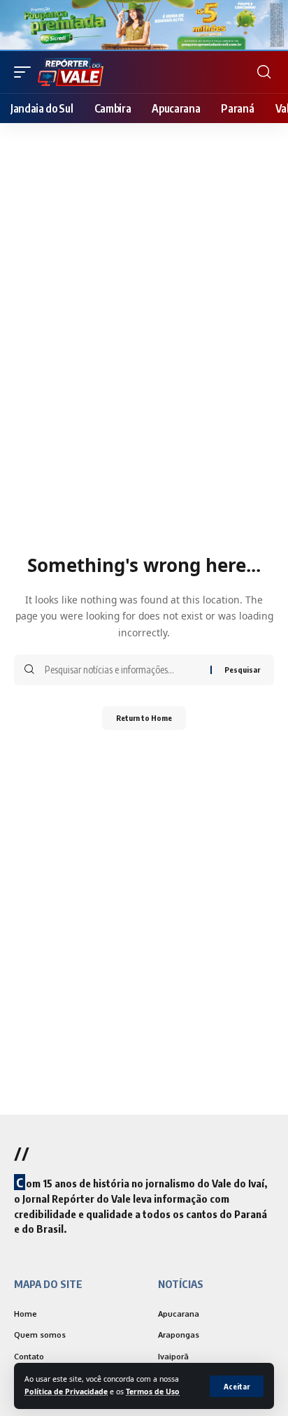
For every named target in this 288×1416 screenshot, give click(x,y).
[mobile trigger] (26, 72)
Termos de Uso (153, 1391)
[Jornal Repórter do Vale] (70, 72)
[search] (264, 72)
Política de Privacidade (66, 1391)
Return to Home (144, 717)
